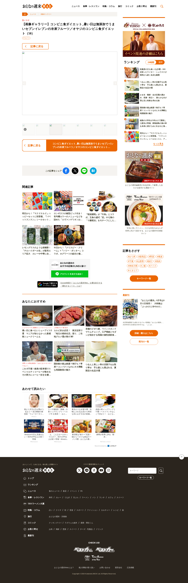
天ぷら (76, 497)
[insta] (108, 470)
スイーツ (120, 497)
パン (94, 497)
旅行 (120, 6)
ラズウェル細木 (71, 523)
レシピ (116, 510)
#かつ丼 (131, 256)
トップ (30, 478)
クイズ (58, 510)
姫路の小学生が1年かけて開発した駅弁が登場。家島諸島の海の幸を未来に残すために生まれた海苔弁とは (153, 123)
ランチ (102, 497)
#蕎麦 (159, 256)
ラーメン (85, 497)
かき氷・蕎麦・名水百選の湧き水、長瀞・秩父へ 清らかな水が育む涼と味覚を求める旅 (153, 98)
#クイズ (152, 266)
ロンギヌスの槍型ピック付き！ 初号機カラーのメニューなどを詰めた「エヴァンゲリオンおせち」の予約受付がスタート (69, 216)
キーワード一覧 (145, 478)
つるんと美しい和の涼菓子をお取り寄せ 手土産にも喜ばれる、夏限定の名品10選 (101, 367)
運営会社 (118, 567)
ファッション (92, 510)
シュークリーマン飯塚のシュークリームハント (37, 327)
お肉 (50, 529)
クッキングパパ (55, 523)
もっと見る (158, 144)
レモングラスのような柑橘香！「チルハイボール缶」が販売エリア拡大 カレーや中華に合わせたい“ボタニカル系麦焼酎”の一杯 (36, 250)
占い (50, 510)
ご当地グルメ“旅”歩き (61, 327)
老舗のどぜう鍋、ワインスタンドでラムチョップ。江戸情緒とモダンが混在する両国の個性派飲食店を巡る (101, 332)
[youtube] (101, 470)
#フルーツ (26, 38)
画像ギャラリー (46, 14)
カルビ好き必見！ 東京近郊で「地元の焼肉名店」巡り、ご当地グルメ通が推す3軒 (68, 333)
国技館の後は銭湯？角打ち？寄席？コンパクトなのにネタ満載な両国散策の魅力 (68, 367)
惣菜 (64, 529)
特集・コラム (109, 6)
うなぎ (67, 497)
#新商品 (142, 256)
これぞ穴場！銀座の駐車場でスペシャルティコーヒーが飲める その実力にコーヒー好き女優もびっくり (37, 372)
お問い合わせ (104, 567)
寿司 (50, 497)
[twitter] (79, 470)
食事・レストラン (91, 6)
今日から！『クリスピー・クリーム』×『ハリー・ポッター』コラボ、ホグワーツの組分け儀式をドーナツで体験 (69, 250)
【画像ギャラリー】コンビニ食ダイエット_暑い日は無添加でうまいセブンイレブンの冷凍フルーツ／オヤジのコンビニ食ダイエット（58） (68, 29)
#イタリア (132, 270)
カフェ (110, 497)
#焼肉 (157, 261)
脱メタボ (25, 20)
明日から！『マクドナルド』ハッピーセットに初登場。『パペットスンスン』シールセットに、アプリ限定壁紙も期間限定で (36, 216)
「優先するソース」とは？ (71, 286)
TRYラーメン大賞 (35, 504)
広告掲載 (130, 567)
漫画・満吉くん (87, 523)
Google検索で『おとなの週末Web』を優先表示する (81, 283)
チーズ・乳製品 (86, 529)
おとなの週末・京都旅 (58, 517)
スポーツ (80, 510)
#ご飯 (143, 266)
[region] (69, 94)
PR (81, 491)
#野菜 (151, 256)
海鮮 (57, 529)
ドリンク (99, 529)
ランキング (32, 484)
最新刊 (153, 6)
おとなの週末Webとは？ (64, 567)
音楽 (71, 510)
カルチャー (105, 510)
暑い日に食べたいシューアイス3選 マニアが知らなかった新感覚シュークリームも (37, 333)
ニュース (76, 6)
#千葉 (130, 261)
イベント (73, 491)
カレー (58, 497)
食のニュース (54, 491)
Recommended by (101, 446)
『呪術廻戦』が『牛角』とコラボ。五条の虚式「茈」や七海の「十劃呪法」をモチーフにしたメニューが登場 (101, 217)
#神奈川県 (132, 266)
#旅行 (149, 261)
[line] (87, 470)
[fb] (94, 470)
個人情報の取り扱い (87, 567)
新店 (65, 491)
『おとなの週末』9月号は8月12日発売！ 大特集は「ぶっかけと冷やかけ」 (152, 303)
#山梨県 (140, 261)
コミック (129, 6)
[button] (24, 83)
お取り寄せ (142, 6)
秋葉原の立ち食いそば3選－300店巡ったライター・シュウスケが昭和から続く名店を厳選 (153, 72)
